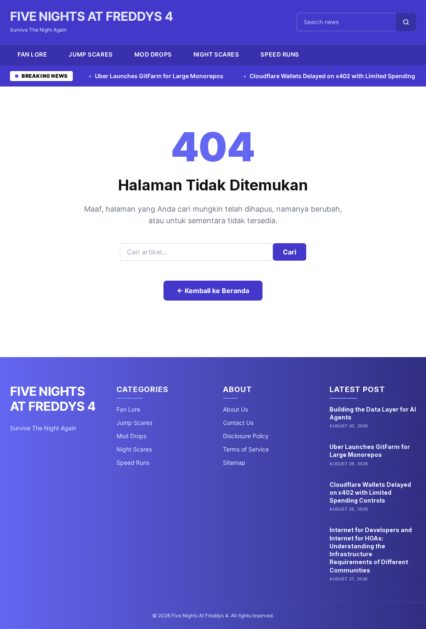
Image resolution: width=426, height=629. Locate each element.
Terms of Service (246, 449)
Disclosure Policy (246, 435)
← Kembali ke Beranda (213, 290)
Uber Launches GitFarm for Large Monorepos (140, 75)
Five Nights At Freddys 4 (91, 16)
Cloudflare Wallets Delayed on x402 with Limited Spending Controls (327, 75)
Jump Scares (90, 54)
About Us (235, 409)
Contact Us (238, 422)
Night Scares (216, 54)
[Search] (406, 22)
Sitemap (234, 462)
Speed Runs (279, 54)
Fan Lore (32, 54)
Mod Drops (153, 54)
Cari (289, 252)
